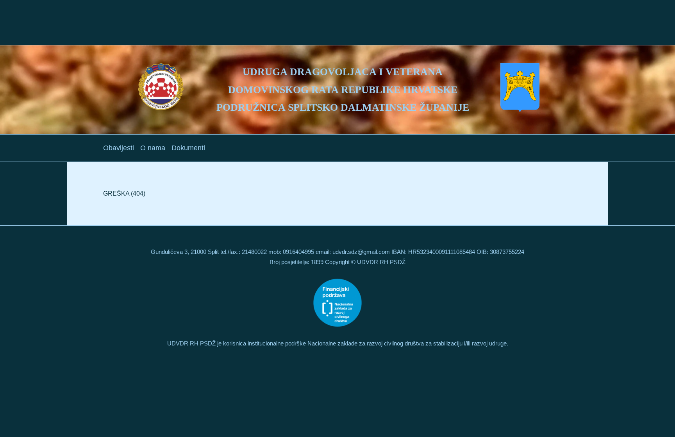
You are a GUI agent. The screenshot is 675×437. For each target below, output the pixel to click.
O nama (152, 148)
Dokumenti (188, 148)
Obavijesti (118, 148)
